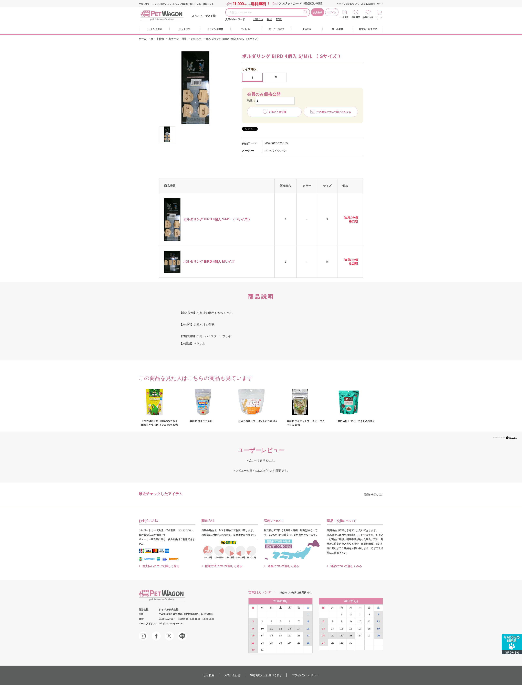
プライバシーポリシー (305, 675)
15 (307, 628)
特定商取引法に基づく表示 (266, 675)
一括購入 (345, 17)
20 (289, 635)
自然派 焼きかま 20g (201, 421)
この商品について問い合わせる (334, 112)
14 (298, 628)
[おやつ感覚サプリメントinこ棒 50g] (257, 402)
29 (307, 642)
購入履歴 (356, 17)
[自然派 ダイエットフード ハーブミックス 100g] (306, 402)
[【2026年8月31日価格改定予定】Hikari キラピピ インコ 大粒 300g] (160, 402)
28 (298, 642)
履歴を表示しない (373, 494)
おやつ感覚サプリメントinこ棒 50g (257, 421)
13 (289, 628)
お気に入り (368, 17)
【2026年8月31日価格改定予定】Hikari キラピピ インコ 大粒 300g (159, 423)
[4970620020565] (167, 134)
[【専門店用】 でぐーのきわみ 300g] (354, 402)
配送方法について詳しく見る (223, 566)
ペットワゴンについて (348, 3)
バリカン (258, 19)
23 (253, 642)
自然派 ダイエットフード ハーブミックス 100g (306, 423)
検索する (306, 13)
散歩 (269, 19)
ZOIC (279, 19)
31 (262, 649)
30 (253, 649)
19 (280, 635)
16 (253, 635)
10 (262, 628)
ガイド (380, 3)
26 (280, 642)
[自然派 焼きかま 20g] (209, 402)
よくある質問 (368, 3)
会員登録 (317, 12)
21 (298, 635)
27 (289, 642)
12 (280, 628)
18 (271, 635)
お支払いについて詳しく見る (160, 566)
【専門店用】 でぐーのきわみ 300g (354, 421)
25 (271, 642)
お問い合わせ (232, 675)
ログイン (331, 12)
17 (262, 635)
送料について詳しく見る (283, 566)
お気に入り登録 (277, 112)
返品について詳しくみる (346, 566)
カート (379, 17)
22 (307, 635)
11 (271, 628)
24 (262, 642)
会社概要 (209, 675)
